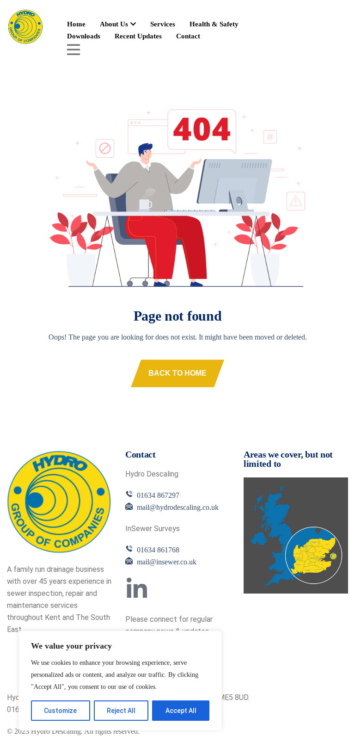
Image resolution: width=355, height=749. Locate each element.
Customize (60, 710)
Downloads (83, 36)
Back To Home (177, 373)
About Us (114, 24)
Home (76, 24)
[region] (120, 680)
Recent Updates (138, 36)
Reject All (121, 710)
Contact (188, 36)
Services (162, 24)
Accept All (180, 710)
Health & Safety (214, 24)
